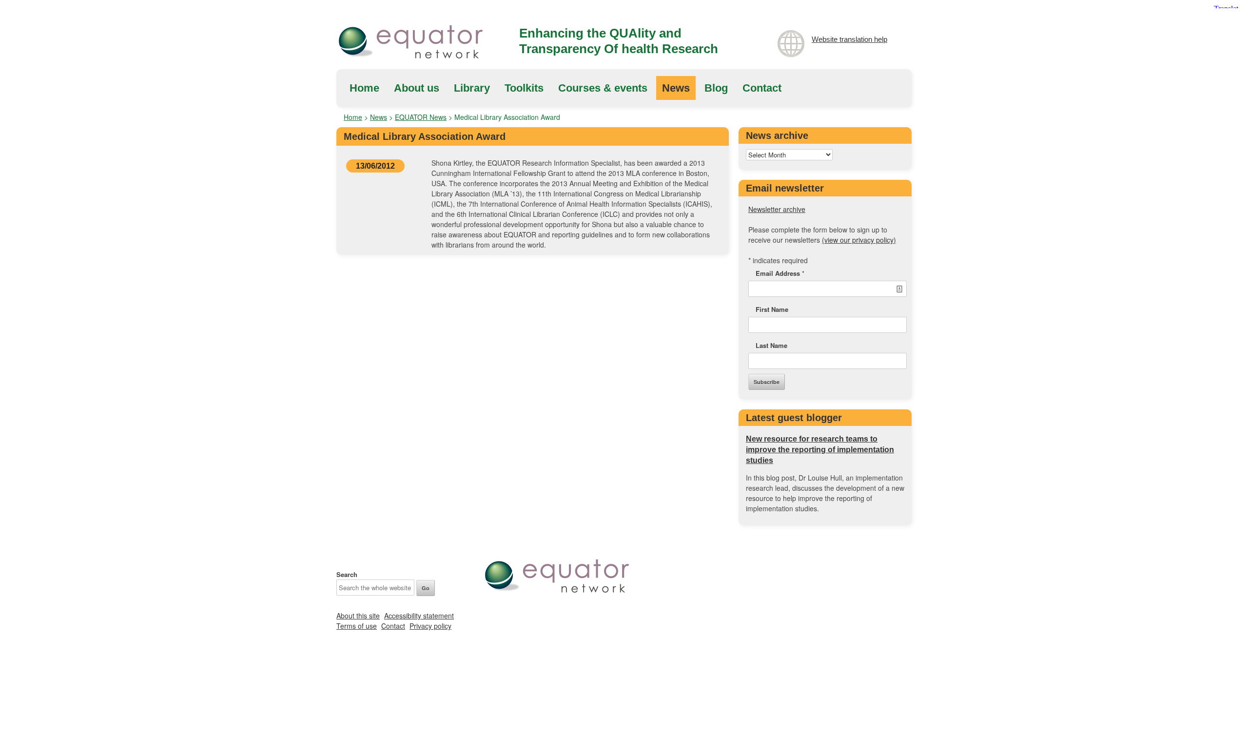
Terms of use (356, 626)
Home (364, 88)
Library (472, 88)
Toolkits (524, 88)
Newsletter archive (776, 209)
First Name (772, 309)
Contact (761, 88)
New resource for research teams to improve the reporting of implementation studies (820, 449)
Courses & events (602, 88)
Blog (716, 88)
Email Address (780, 273)
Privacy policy (430, 626)
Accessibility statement (419, 615)
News (676, 88)
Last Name (771, 345)
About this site (358, 615)
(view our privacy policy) (859, 240)
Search (346, 574)
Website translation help (849, 39)
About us (416, 88)
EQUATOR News (421, 117)
